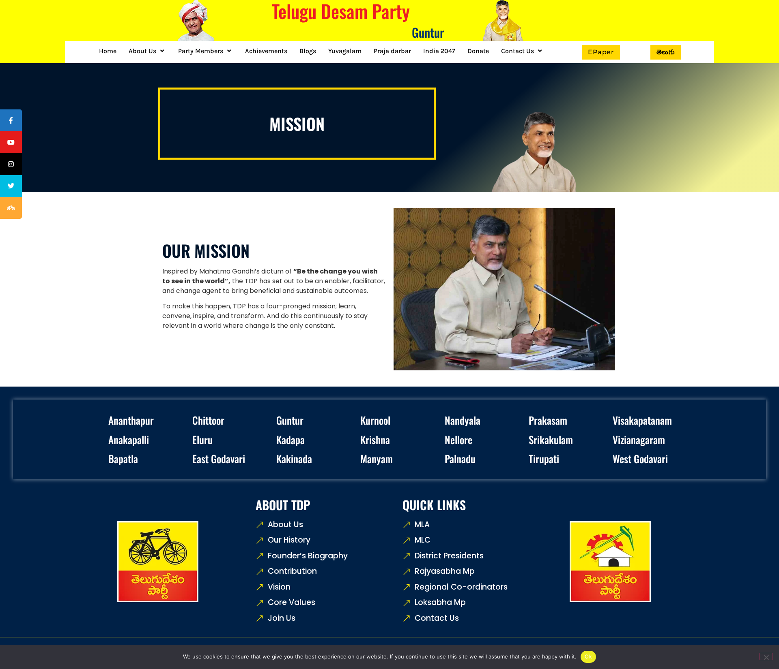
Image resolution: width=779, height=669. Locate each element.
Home (107, 51)
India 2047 (439, 51)
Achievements (266, 51)
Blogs (307, 51)
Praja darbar (392, 51)
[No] (766, 656)
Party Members (200, 51)
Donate (478, 51)
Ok (588, 656)
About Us (142, 51)
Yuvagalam (345, 51)
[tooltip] (11, 120)
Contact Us (517, 51)
